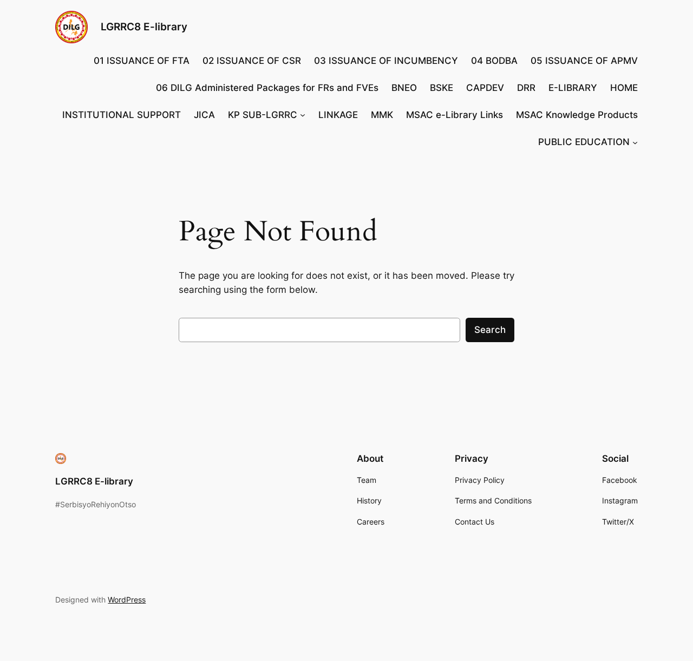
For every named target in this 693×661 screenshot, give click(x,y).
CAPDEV (485, 87)
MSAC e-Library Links (454, 114)
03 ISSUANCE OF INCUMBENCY (386, 60)
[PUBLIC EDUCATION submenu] (635, 142)
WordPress (127, 599)
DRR (526, 87)
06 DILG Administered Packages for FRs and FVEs (267, 87)
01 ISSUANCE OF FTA (141, 60)
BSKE (441, 87)
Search (490, 329)
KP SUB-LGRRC (262, 114)
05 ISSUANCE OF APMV (584, 60)
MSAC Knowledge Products (577, 114)
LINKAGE (338, 114)
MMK (382, 114)
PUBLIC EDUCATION (584, 141)
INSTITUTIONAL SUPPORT (121, 114)
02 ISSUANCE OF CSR (251, 60)
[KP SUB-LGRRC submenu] (302, 114)
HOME (624, 87)
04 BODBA (494, 60)
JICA (204, 114)
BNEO (404, 87)
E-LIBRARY (572, 87)
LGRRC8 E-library (144, 26)
